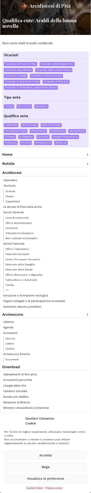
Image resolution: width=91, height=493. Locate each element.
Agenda (8, 327)
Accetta (45, 455)
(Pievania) (11, 142)
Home (7, 154)
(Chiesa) (10, 136)
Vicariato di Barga (15, 75)
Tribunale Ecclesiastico (20, 233)
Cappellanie (13, 201)
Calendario (10, 180)
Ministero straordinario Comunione (26, 407)
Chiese (10, 196)
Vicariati (10, 191)
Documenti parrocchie (17, 379)
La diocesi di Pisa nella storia (22, 206)
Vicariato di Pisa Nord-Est (46, 75)
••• (7, 290)
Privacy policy (54, 487)
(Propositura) (43, 142)
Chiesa (9, 106)
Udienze (8, 322)
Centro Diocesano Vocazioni (23, 259)
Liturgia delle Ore (14, 385)
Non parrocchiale (15, 130)
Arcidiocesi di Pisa (50, 6)
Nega (46, 467)
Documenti (10, 333)
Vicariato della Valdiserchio (57, 64)
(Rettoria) (60, 142)
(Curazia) (42, 136)
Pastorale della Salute (19, 269)
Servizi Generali (13, 212)
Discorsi (10, 338)
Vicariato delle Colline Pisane (53, 70)
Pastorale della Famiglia (20, 264)
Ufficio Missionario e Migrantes (24, 274)
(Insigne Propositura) (65, 136)
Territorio (9, 185)
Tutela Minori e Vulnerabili (21, 279)
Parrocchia (24, 106)
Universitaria (38, 130)
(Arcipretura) (77, 130)
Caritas (10, 285)
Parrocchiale (29, 125)
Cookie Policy (34, 487)
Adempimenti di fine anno (20, 374)
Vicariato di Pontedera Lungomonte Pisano (31, 87)
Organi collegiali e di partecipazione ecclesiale (34, 301)
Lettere (10, 343)
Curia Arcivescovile (17, 217)
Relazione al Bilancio (16, 402)
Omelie (10, 348)
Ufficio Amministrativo (19, 223)
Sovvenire (12, 228)
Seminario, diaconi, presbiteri (22, 306)
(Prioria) (25, 142)
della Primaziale (51, 125)
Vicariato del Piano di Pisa (20, 64)
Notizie (8, 163)
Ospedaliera (57, 130)
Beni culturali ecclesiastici (21, 238)
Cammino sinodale (15, 391)
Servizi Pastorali (13, 243)
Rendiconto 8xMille (16, 396)
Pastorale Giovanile (17, 254)
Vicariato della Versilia (18, 70)
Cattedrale (11, 125)
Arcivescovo (12, 314)
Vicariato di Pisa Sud (56, 81)
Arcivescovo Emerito (16, 354)
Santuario (41, 106)
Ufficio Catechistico (17, 249)
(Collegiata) (26, 136)
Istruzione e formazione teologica (25, 295)
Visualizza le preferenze (45, 479)
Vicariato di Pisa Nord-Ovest (22, 81)
